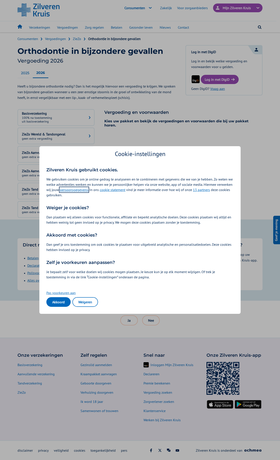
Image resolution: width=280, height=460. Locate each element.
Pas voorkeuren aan (61, 293)
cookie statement (112, 190)
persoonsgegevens (74, 190)
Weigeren (85, 302)
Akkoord (58, 302)
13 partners (201, 190)
